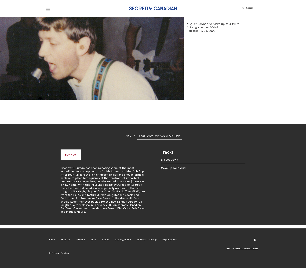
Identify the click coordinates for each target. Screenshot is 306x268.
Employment (169, 239)
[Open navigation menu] (48, 8)
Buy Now (70, 154)
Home (128, 136)
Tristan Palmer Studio (246, 249)
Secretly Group (147, 239)
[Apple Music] (254, 239)
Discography (123, 239)
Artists (66, 239)
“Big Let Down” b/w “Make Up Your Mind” (159, 136)
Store (105, 239)
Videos (80, 239)
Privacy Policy (59, 253)
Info (93, 239)
